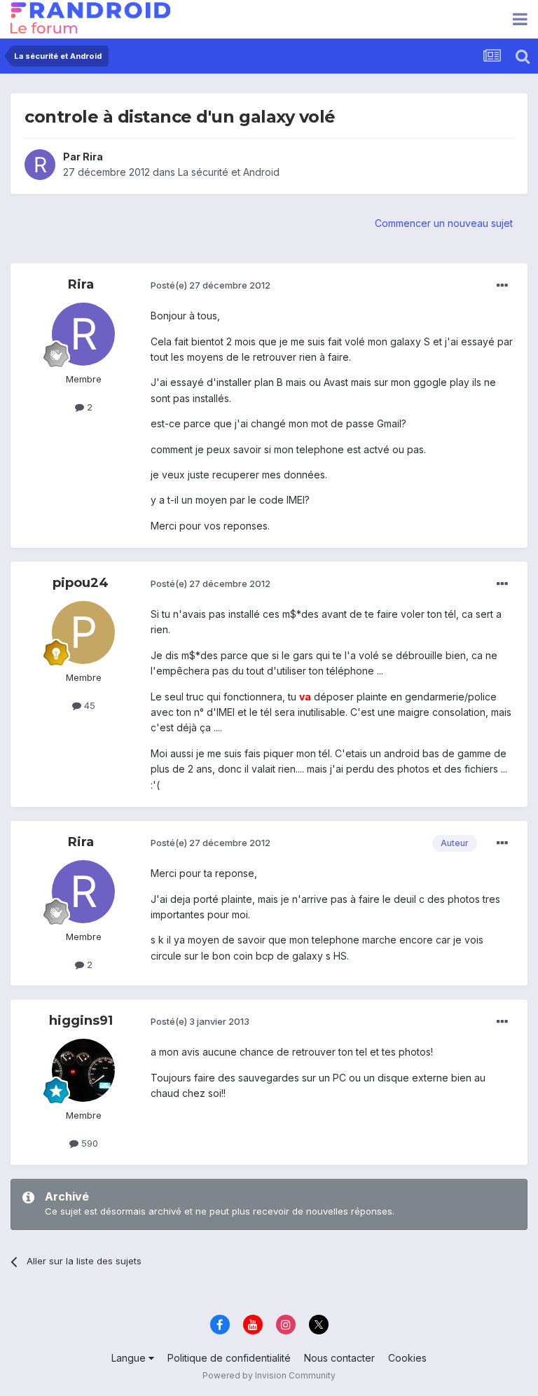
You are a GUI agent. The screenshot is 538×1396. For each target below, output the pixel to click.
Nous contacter (339, 1358)
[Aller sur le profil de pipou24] (83, 632)
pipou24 (81, 582)
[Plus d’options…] (502, 285)
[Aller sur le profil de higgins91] (83, 1070)
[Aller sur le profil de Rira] (40, 164)
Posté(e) (210, 285)
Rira (93, 157)
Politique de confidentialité (229, 1358)
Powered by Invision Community (269, 1375)
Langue (130, 1358)
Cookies (407, 1358)
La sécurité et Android (229, 172)
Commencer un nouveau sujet (444, 223)
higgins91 (81, 1020)
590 (88, 1143)
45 (88, 705)
